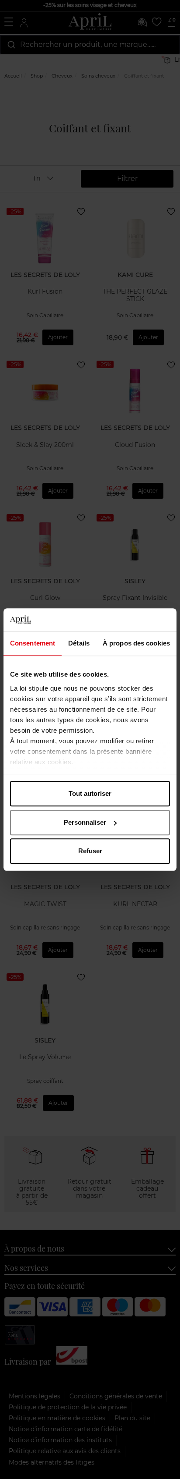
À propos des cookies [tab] (136, 643)
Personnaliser (85, 822)
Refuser (90, 851)
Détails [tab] (79, 643)
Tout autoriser (90, 793)
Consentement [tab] (32, 643)
